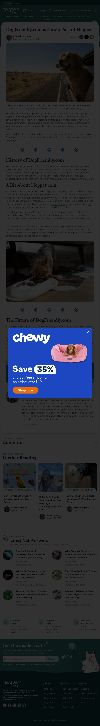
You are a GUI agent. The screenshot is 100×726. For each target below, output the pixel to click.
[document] (50, 363)
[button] (87, 332)
